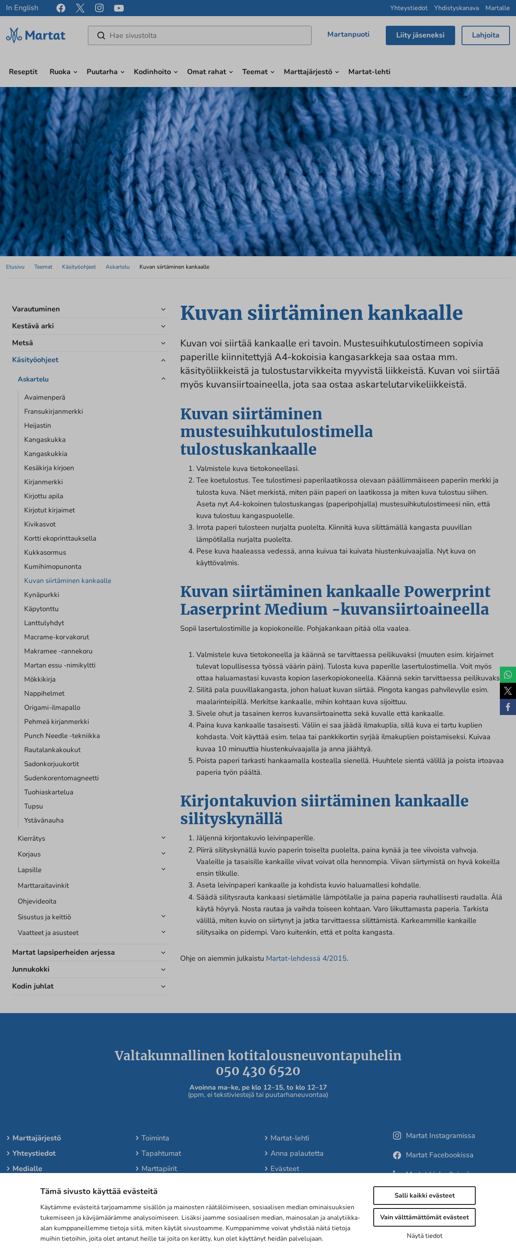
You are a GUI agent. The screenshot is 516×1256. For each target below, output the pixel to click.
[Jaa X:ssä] (508, 691)
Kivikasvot (40, 524)
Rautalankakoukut (52, 749)
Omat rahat (206, 72)
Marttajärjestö (308, 72)
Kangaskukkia (45, 453)
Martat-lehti (369, 72)
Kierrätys (31, 838)
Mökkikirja (40, 679)
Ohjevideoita (37, 901)
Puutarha (102, 72)
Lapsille (30, 870)
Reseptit (23, 72)
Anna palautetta (297, 1153)
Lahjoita (485, 35)
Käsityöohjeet (79, 267)
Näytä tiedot (425, 1235)
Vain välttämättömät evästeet (424, 1217)
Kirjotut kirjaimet (49, 510)
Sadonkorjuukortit (51, 764)
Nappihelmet (44, 693)
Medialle (27, 1168)
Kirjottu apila (43, 496)
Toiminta (155, 1138)
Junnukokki (31, 969)
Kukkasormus (45, 552)
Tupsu (33, 806)
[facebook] (60, 8)
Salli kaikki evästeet (425, 1195)
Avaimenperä (44, 397)
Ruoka (60, 72)
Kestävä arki (33, 326)
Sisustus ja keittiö (44, 917)
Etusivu (15, 267)
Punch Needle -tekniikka (62, 735)
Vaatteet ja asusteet (48, 932)
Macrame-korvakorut (56, 637)
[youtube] (119, 8)
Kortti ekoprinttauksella (60, 538)
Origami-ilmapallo (52, 707)
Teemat (255, 72)
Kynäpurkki (41, 594)
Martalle (497, 8)
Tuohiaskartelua (48, 792)
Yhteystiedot (409, 8)
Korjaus (29, 854)
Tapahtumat (161, 1153)
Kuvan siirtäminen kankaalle (67, 580)
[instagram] (99, 8)
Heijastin (37, 425)
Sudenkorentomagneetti (61, 778)
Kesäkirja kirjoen (49, 468)
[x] (80, 8)
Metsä (22, 343)
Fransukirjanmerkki (53, 411)
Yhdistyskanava (456, 8)
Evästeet (284, 1168)
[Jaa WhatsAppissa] (508, 675)
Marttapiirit (159, 1168)
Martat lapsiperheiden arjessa (63, 952)
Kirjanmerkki (43, 482)
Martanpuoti (348, 34)
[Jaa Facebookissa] (508, 707)
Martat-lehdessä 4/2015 (306, 958)
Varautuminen (36, 309)
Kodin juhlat (33, 986)
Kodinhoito (152, 72)
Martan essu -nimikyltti (60, 665)
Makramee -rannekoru (58, 651)
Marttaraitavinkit (43, 885)
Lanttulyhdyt (44, 623)
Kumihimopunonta (52, 566)
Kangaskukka (45, 439)
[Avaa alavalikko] (75, 71)
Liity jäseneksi (420, 35)
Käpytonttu (41, 608)
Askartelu (118, 267)
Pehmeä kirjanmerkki (56, 721)
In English (22, 7)
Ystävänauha (44, 820)
